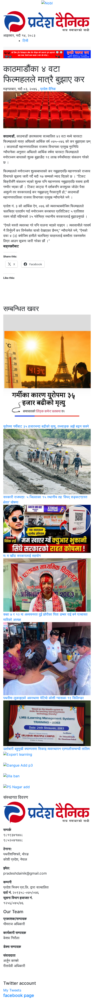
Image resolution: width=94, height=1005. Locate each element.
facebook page (18, 995)
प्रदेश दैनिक (48, 89)
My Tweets (12, 990)
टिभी (25, 40)
